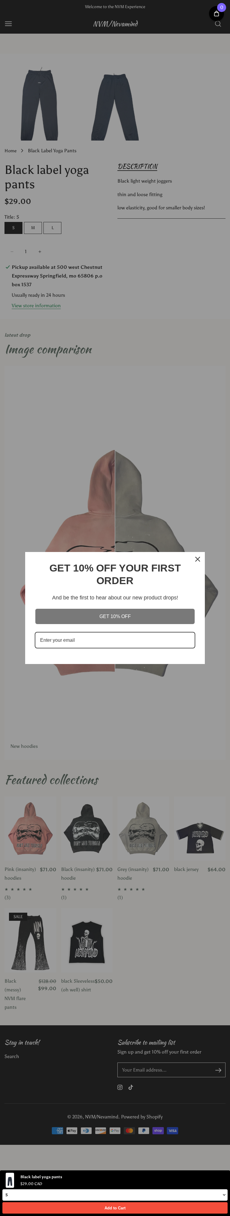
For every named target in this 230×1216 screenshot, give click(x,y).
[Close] (197, 559)
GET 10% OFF (115, 616)
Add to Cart (115, 1208)
